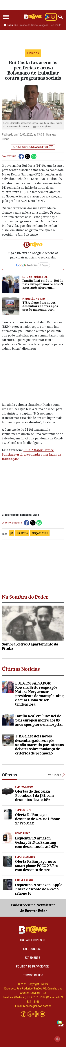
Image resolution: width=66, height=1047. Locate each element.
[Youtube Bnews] (42, 1014)
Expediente (32, 957)
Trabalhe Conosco (32, 940)
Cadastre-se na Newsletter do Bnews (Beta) (33, 907)
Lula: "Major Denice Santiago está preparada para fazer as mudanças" (31, 454)
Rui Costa (22, 533)
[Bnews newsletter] (33, 147)
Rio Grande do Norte (26, 25)
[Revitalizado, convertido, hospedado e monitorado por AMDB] (60, 1023)
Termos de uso (33, 975)
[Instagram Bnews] (36, 1014)
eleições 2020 (40, 533)
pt (11, 533)
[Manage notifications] (57, 1039)
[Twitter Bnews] (30, 1014)
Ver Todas (54, 775)
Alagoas (43, 25)
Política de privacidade (32, 966)
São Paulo (55, 25)
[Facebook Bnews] (24, 1014)
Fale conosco (32, 949)
